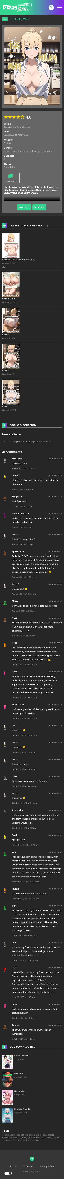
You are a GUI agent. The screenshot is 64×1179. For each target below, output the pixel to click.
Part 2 (5, 370)
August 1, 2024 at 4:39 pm (23, 577)
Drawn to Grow (21, 1055)
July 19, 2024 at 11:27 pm (22, 506)
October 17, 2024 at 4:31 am (24, 752)
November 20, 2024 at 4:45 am (26, 881)
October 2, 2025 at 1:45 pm (24, 1039)
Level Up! (18, 1073)
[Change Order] (48, 225)
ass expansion (9, 1135)
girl (39, 151)
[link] (11, 245)
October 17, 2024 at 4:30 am (24, 735)
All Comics (28, 1166)
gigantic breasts (35, 1137)
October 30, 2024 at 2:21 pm (24, 828)
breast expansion (13, 151)
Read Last (39, 207)
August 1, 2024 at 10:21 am (23, 527)
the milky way (32, 1140)
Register (17, 441)
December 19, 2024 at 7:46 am (25, 898)
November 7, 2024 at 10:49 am (25, 845)
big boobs (30, 1135)
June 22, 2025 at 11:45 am (23, 997)
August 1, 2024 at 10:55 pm (24, 594)
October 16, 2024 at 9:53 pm (24, 718)
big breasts (41, 1135)
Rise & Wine (19, 1091)
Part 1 (5, 406)
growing (48, 1137)
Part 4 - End (8, 298)
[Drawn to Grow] (7, 1061)
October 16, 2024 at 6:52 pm (24, 697)
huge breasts (9, 1140)
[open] (59, 7)
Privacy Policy (47, 1166)
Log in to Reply (55, 459)
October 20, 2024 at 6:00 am (25, 803)
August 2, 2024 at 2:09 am (24, 611)
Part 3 (5, 334)
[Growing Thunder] (7, 1115)
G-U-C (7, 143)
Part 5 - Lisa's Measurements (18, 259)
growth (57, 1137)
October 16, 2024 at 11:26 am (24, 664)
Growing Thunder (22, 1109)
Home (13, 1166)
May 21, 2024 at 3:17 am (22, 489)
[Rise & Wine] (7, 1097)
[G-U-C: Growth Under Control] (17, 7)
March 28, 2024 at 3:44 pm (24, 468)
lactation (47, 151)
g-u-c (23, 1137)
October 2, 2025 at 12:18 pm (24, 1018)
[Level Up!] (7, 1079)
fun (34, 151)
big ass (20, 1135)
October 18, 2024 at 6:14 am (24, 786)
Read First (24, 207)
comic (27, 151)
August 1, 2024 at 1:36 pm (23, 544)
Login (27, 441)
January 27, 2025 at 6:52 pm (25, 960)
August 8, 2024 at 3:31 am (23, 636)
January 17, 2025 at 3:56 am (24, 935)
